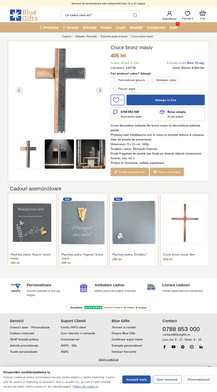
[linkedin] (201, 346)
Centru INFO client (73, 327)
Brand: (177, 67)
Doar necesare (167, 379)
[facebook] (164, 347)
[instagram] (192, 347)
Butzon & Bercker (193, 67)
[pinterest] (183, 347)
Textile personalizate (23, 351)
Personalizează (199, 379)
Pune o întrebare (168, 172)
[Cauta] (135, 15)
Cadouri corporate (22, 333)
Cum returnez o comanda (78, 333)
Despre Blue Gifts (123, 333)
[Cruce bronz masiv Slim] (185, 222)
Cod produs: (118, 67)
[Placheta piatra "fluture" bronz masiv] (32, 222)
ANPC (65, 351)
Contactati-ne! (70, 339)
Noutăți (136, 27)
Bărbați (89, 27)
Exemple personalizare (127, 345)
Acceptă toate (136, 379)
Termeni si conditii (124, 327)
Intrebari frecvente (124, 351)
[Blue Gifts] (24, 15)
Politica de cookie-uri (85, 386)
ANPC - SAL (69, 345)
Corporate (156, 27)
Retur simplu (176, 112)
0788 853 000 (130, 112)
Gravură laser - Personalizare (30, 327)
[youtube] (173, 347)
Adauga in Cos (165, 100)
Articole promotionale (24, 345)
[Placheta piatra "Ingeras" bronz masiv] (83, 222)
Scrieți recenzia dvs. (131, 172)
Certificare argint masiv (127, 339)
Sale (174, 26)
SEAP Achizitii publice (24, 339)
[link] (184, 337)
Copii (120, 27)
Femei (105, 27)
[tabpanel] (59, 90)
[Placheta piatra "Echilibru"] (134, 222)
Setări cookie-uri (109, 359)
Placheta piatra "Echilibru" (129, 254)
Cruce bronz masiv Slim (179, 254)
